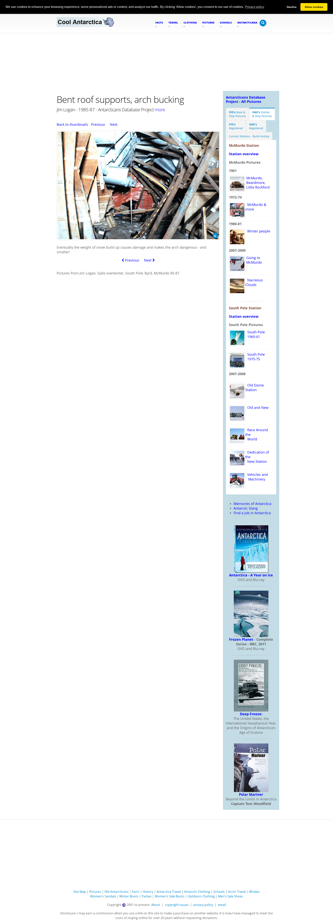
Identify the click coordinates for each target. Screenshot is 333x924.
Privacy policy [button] (254, 6)
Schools (219, 892)
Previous (98, 124)
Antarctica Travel (168, 892)
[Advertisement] (166, 62)
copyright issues (177, 905)
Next (113, 124)
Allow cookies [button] (314, 6)
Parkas (146, 896)
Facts (135, 892)
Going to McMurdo (253, 260)
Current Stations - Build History (249, 136)
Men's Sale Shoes (230, 896)
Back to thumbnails (72, 124)
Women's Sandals (103, 896)
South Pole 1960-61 (255, 334)
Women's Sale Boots (169, 896)
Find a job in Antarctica (252, 513)
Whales (254, 892)
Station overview (243, 154)
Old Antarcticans (116, 892)
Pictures (95, 892)
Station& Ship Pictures (262, 114)
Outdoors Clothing (201, 896)
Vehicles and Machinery (256, 476)
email (222, 905)
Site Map (79, 892)
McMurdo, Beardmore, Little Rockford (257, 182)
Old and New (256, 407)
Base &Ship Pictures (237, 114)
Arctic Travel (237, 892)
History (148, 892)
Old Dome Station (254, 387)
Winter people (257, 231)
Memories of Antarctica (252, 503)
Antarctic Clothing (197, 892)
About (155, 905)
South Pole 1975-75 (255, 356)
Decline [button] (292, 6)
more (160, 109)
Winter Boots (128, 896)
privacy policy (203, 905)
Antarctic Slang (246, 508)
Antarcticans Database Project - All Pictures (245, 99)
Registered (236, 126)
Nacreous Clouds (254, 282)
